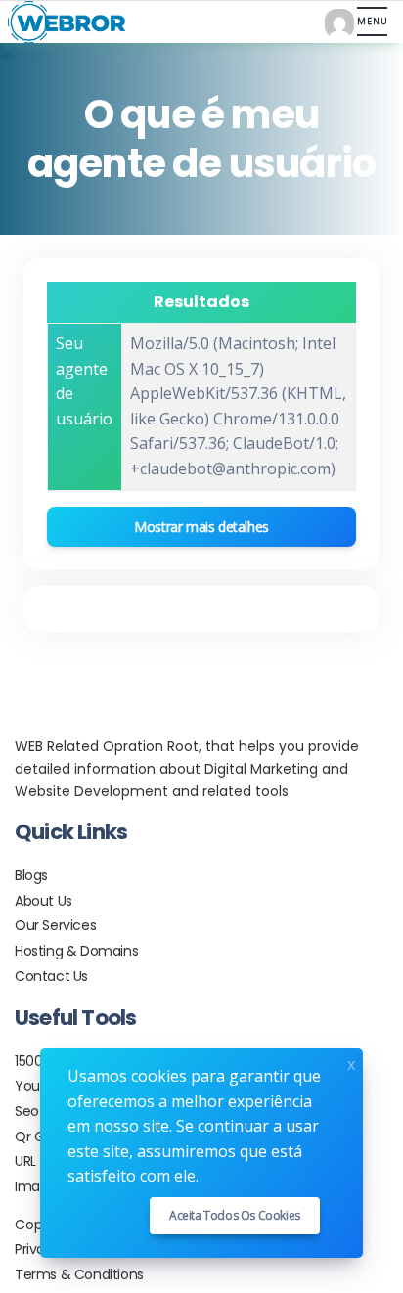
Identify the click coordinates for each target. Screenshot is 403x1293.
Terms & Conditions (79, 1274)
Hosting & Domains (76, 950)
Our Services (55, 925)
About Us (43, 901)
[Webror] (62, 22)
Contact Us (51, 976)
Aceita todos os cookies (234, 1215)
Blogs (31, 875)
